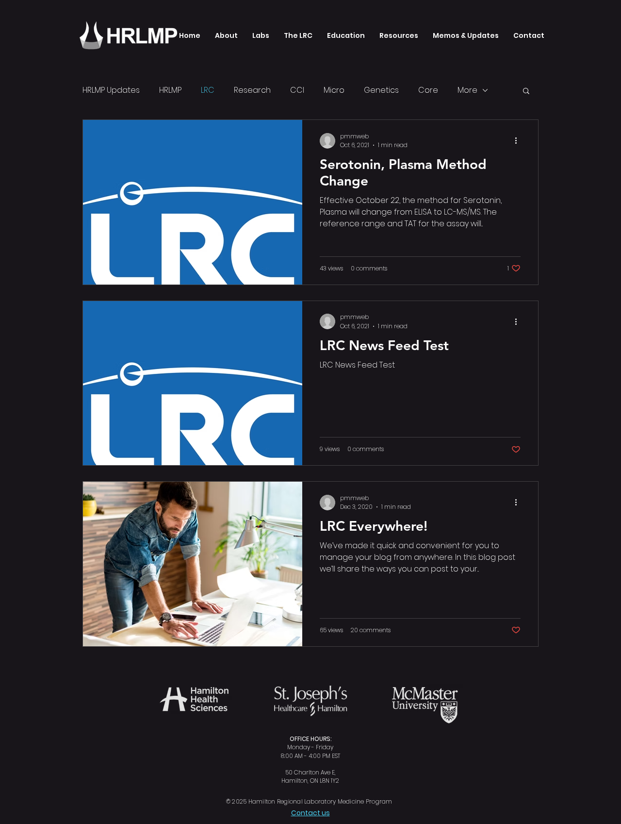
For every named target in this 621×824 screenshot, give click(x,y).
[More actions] (519, 141)
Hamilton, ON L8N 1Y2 (310, 780)
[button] (261, 35)
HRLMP (170, 90)
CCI (297, 90)
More (467, 90)
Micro (334, 90)
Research (252, 90)
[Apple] (134, 35)
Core (428, 90)
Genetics (381, 90)
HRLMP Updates (111, 90)
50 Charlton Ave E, (310, 772)
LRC (207, 90)
